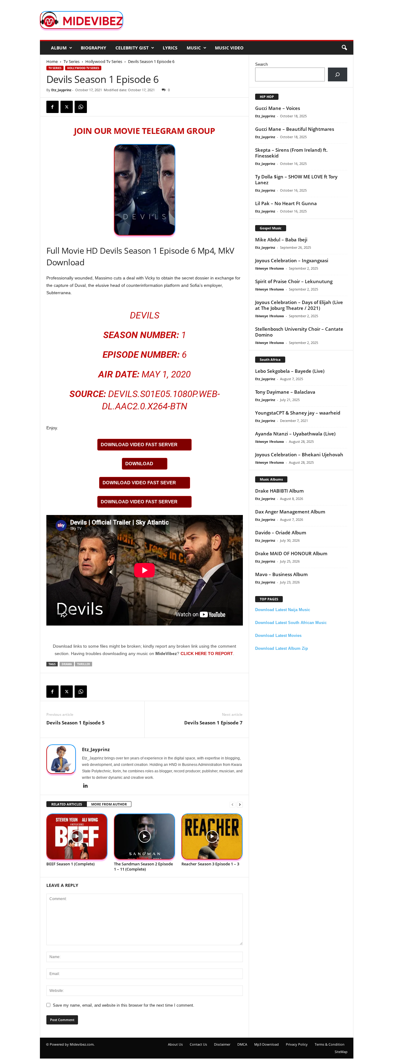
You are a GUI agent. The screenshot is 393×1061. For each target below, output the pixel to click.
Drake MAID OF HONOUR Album (291, 553)
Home (52, 61)
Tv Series (72, 61)
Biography (93, 48)
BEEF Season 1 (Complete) (70, 864)
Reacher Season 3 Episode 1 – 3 (210, 864)
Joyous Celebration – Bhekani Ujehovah (299, 454)
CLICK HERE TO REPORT (207, 653)
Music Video (229, 48)
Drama (67, 664)
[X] (66, 107)
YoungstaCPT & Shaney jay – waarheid (297, 413)
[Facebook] (52, 107)
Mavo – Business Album (281, 574)
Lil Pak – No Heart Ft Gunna (286, 203)
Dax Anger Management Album (290, 512)
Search (261, 64)
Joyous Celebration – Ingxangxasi (291, 260)
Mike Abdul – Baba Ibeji (281, 239)
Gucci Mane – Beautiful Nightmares (294, 129)
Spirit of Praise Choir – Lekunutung (294, 281)
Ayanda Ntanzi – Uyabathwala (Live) (295, 434)
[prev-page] (232, 804)
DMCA (242, 1044)
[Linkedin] (85, 786)
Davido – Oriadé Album (280, 532)
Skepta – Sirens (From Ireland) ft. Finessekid (291, 153)
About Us (175, 1044)
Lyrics (170, 48)
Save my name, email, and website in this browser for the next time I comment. (123, 1005)
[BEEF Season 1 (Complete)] (77, 836)
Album (59, 48)
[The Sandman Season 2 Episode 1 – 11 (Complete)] (144, 836)
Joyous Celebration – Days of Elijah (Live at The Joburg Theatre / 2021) (299, 305)
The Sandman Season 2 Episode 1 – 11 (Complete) (143, 866)
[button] (344, 48)
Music (194, 48)
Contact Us (198, 1044)
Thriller (83, 664)
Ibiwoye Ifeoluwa (269, 268)
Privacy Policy (297, 1044)
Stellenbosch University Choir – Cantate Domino (299, 332)
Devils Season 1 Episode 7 (213, 723)
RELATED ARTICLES (66, 804)
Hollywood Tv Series (103, 61)
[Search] (337, 74)
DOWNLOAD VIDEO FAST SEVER (139, 482)
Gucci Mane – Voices (277, 108)
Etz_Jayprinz (61, 90)
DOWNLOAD (139, 463)
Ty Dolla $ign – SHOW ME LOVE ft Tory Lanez (296, 179)
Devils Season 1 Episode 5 (75, 723)
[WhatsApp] (81, 107)
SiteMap (341, 1051)
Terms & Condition (329, 1044)
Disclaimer (222, 1044)
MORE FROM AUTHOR (109, 804)
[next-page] (240, 804)
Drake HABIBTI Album (279, 491)
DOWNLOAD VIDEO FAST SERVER (139, 444)
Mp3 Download (266, 1044)
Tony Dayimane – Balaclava (285, 392)
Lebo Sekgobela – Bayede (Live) (290, 371)
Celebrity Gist (132, 48)
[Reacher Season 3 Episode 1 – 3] (212, 836)
